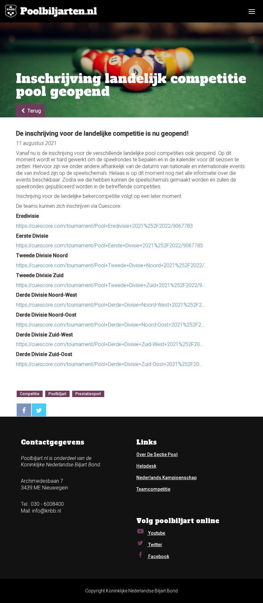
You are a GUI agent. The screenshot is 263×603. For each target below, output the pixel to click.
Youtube (156, 533)
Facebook (158, 556)
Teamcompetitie (153, 489)
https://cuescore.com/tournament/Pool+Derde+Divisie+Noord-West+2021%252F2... (111, 305)
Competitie (29, 394)
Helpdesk (146, 466)
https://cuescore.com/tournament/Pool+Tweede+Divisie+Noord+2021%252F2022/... (112, 265)
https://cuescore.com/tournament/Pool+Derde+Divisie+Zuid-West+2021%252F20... (110, 344)
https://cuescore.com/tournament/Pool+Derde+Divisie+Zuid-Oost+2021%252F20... (109, 364)
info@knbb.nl (46, 511)
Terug (33, 111)
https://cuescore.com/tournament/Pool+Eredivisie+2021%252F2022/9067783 (104, 226)
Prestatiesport (88, 394)
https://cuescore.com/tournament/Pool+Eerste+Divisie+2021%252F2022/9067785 (109, 245)
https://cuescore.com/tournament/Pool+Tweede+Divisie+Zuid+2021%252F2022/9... (111, 285)
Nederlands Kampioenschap (166, 477)
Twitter (154, 544)
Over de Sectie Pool (157, 454)
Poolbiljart (57, 394)
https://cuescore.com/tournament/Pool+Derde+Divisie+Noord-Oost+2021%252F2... (110, 325)
